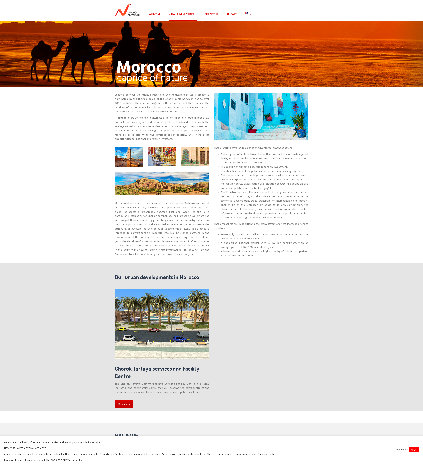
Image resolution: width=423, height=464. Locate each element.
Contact (231, 14)
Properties (211, 14)
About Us (155, 14)
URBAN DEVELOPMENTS (182, 14)
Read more (124, 404)
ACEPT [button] (414, 450)
